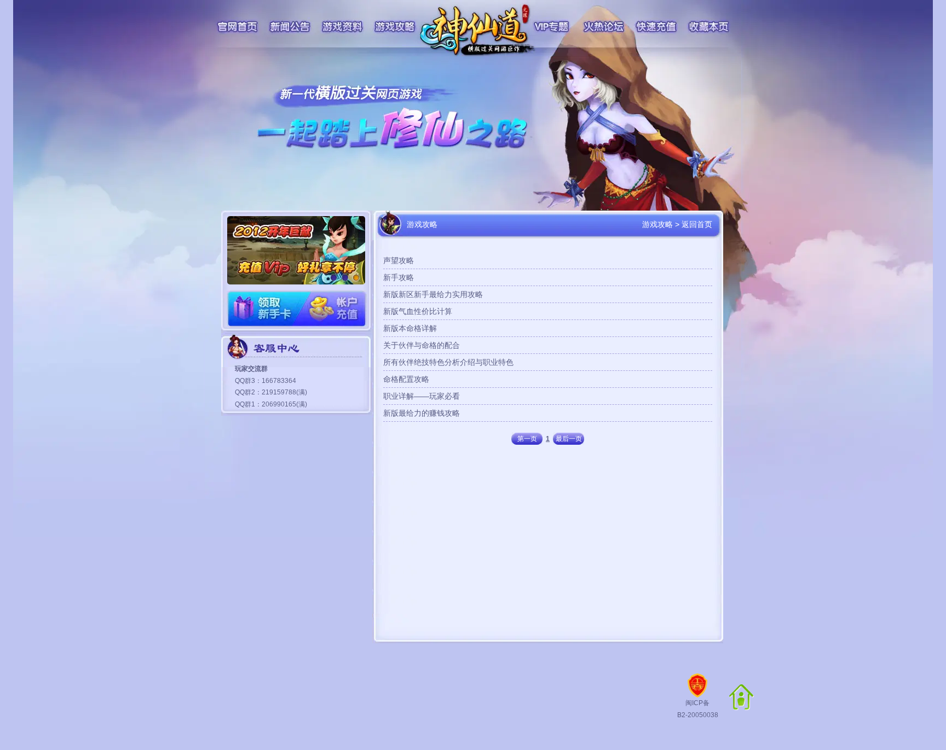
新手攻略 (398, 277)
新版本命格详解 (410, 328)
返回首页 (697, 224)
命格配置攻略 (406, 379)
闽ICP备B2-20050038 (697, 709)
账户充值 (332, 309)
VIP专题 (552, 27)
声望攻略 (398, 260)
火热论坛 (604, 27)
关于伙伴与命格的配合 (421, 345)
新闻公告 (290, 27)
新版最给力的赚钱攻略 (421, 413)
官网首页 (237, 27)
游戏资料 (342, 27)
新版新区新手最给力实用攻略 (433, 294)
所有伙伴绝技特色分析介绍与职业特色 (448, 362)
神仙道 (478, 30)
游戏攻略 (395, 27)
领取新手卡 (262, 309)
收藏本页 (709, 27)
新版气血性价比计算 (417, 311)
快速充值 (656, 27)
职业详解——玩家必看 (421, 396)
